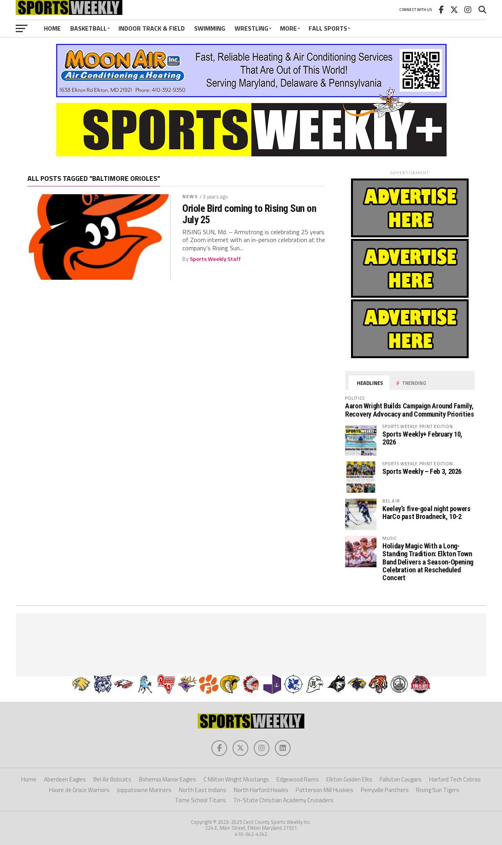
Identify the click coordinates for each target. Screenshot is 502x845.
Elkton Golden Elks (349, 779)
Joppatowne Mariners (144, 789)
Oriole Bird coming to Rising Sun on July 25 (249, 214)
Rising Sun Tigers (437, 789)
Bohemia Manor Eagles (167, 779)
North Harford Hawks (261, 789)
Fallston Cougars (401, 779)
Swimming (209, 28)
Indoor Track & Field (151, 28)
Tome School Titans (200, 800)
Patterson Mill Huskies (324, 789)
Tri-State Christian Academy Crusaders (283, 800)
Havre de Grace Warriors (79, 789)
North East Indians (202, 789)
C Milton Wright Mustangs (236, 779)
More (288, 28)
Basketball (88, 28)
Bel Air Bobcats (112, 779)
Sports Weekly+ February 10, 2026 (422, 438)
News (189, 196)
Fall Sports (328, 28)
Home (52, 28)
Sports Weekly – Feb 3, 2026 (422, 471)
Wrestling (251, 28)
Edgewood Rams (297, 779)
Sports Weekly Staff (215, 259)
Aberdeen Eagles (65, 779)
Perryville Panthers (385, 789)
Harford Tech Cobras (455, 779)
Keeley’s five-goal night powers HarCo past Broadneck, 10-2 (426, 512)
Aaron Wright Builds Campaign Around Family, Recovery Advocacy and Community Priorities (409, 410)
